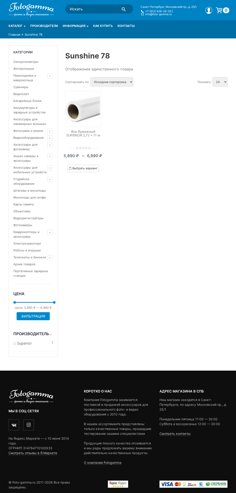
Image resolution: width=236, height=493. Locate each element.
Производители (44, 26)
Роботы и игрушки (27, 250)
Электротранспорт (27, 243)
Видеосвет (21, 94)
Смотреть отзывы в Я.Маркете (33, 453)
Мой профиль (208, 10)
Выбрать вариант (84, 168)
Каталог (16, 26)
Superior (24, 343)
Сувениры (20, 87)
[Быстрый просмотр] (83, 109)
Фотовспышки (23, 68)
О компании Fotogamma (102, 462)
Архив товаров (24, 264)
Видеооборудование (28, 137)
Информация (74, 26)
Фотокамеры (22, 225)
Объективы (21, 211)
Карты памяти (23, 204)
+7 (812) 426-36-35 (158, 11)
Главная (14, 34)
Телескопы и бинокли (29, 257)
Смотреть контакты (175, 433)
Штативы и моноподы (29, 190)
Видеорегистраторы (28, 218)
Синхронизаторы (25, 61)
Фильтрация (33, 316)
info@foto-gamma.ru (158, 14)
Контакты (126, 26)
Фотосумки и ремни (28, 131)
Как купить (103, 26)
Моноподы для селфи (29, 197)
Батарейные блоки (27, 101)
